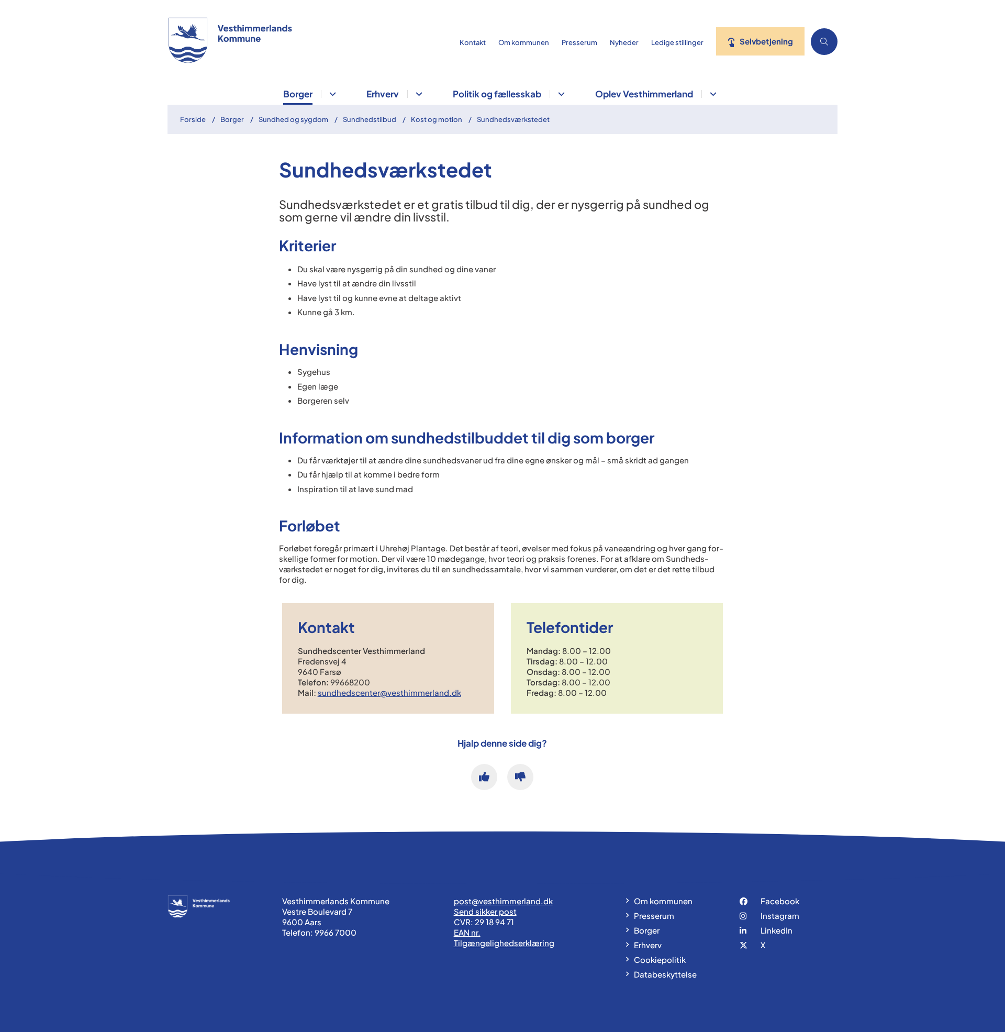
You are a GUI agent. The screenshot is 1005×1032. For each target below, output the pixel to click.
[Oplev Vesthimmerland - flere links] (711, 94)
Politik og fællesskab (497, 93)
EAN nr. (467, 932)
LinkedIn (776, 930)
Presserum (654, 915)
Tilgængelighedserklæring (504, 943)
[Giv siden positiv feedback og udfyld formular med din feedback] (484, 777)
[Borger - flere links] (331, 94)
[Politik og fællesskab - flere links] (560, 94)
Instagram (780, 915)
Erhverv (382, 93)
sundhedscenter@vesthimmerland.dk (389, 692)
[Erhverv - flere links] (417, 94)
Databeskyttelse (665, 974)
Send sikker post (485, 911)
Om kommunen (663, 901)
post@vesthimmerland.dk (503, 901)
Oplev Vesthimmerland (644, 93)
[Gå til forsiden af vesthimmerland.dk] (310, 41)
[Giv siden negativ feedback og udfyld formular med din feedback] (520, 777)
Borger (297, 93)
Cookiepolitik (660, 959)
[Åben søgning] (824, 41)
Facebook (780, 901)
